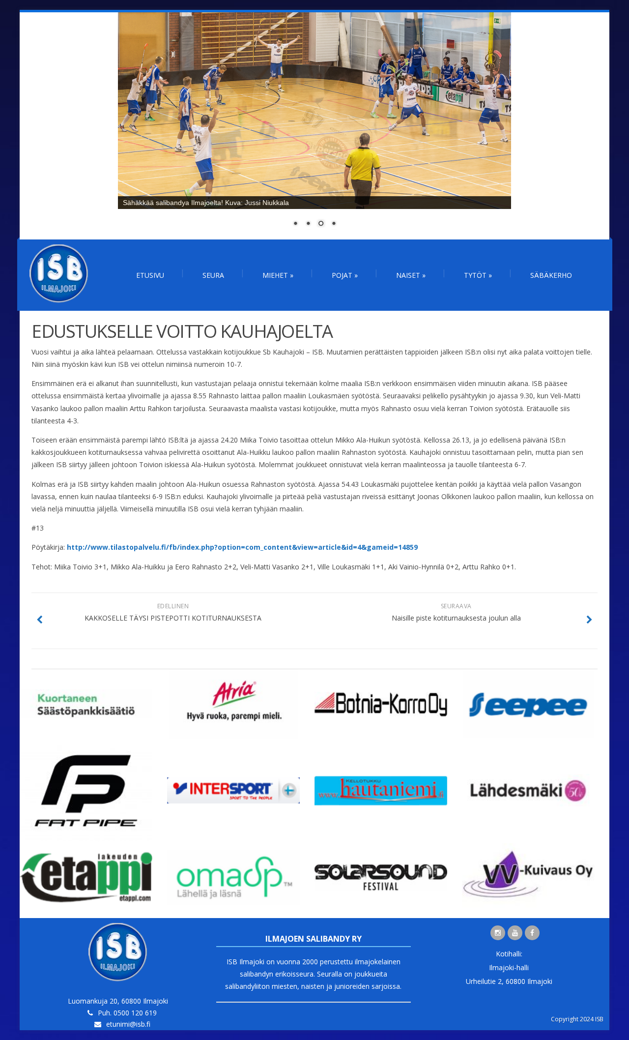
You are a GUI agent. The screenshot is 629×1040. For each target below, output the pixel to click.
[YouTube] (515, 932)
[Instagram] (497, 932)
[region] (314, 125)
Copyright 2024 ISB (577, 1019)
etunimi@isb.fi (128, 1024)
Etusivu (150, 275)
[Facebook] (532, 932)
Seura (213, 275)
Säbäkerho (551, 275)
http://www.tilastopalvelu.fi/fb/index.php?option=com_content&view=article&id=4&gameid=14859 (242, 547)
